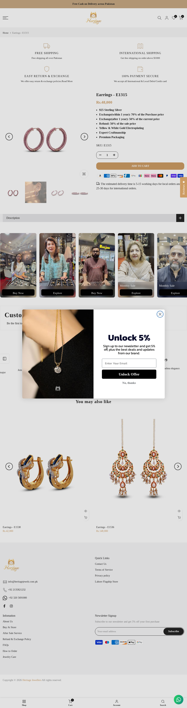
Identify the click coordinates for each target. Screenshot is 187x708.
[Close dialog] (160, 314)
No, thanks (129, 382)
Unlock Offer (129, 374)
